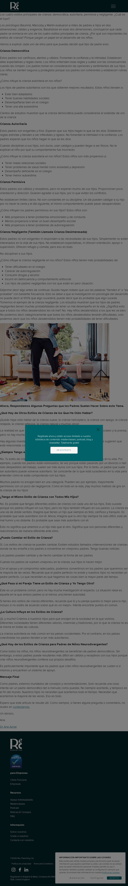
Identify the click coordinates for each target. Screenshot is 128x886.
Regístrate (64, 450)
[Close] (98, 429)
